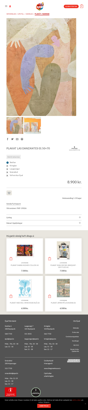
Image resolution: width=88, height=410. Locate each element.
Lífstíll (21, 14)
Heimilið (29, 14)
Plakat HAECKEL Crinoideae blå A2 (25, 303)
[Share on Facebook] (8, 139)
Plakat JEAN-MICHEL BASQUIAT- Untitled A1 (63, 266)
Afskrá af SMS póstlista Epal (73, 360)
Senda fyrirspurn (13, 204)
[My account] (10, 6)
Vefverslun (11, 14)
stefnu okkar (76, 400)
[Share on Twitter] (13, 139)
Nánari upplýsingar (14, 223)
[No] (85, 404)
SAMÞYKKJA (43, 406)
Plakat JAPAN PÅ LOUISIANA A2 (63, 303)
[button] (73, 68)
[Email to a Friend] (18, 139)
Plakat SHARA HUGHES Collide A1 (25, 265)
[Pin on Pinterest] (23, 139)
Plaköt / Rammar (42, 14)
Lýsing (9, 217)
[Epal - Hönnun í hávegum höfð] (40, 6)
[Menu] (6, 6)
